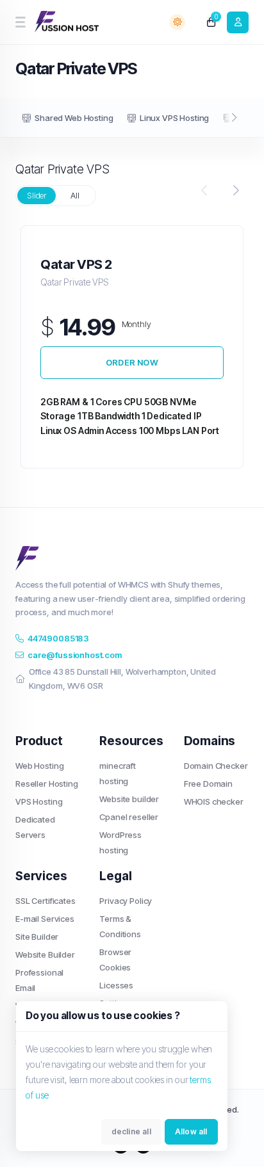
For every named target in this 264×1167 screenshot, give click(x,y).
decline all (131, 1131)
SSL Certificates (45, 901)
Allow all (191, 1131)
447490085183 (58, 638)
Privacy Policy (125, 901)
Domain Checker (216, 766)
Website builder (129, 799)
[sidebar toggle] (20, 22)
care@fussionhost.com (75, 655)
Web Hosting (39, 766)
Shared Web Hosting (74, 118)
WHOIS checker (213, 801)
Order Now (132, 362)
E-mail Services (44, 918)
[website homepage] (68, 22)
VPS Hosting (38, 801)
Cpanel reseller (128, 817)
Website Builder (45, 954)
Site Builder (36, 936)
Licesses (116, 985)
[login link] (238, 22)
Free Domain (208, 783)
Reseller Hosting (46, 783)
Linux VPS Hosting (174, 118)
